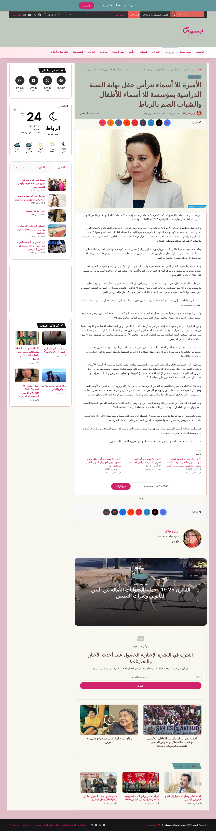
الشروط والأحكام (59, 52)
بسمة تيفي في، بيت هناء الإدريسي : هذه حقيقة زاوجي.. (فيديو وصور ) (30, 183)
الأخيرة (41, 167)
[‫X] (159, 122)
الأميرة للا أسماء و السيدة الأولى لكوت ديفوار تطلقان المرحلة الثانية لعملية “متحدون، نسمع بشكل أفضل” (183, 462)
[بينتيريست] (134, 122)
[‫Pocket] (102, 122)
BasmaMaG (151, 825)
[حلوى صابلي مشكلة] (57, 215)
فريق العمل (27, 825)
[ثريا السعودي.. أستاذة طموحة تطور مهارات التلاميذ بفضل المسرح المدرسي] (57, 246)
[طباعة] (106, 512)
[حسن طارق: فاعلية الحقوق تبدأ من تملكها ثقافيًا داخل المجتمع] (98, 782)
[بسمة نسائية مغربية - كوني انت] (193, 32)
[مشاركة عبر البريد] (114, 512)
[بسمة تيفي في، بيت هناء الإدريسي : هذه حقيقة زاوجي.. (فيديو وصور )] (57, 184)
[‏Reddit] (126, 122)
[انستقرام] (173, 542)
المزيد (92, 52)
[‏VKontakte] (118, 122)
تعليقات (20, 167)
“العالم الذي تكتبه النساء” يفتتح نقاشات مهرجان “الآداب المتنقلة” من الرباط (91, 14)
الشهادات (82, 825)
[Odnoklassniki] (110, 122)
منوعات (104, 52)
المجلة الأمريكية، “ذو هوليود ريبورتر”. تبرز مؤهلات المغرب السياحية (31, 229)
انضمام (86, 5)
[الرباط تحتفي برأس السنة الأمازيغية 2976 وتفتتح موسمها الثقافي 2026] (140, 782)
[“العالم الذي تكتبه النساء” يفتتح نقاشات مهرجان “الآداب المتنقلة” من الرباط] (27, 338)
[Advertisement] (74, 29)
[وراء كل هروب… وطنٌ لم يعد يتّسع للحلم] (54, 375)
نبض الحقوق (118, 52)
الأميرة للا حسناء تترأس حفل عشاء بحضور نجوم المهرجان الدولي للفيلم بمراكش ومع (103, 462)
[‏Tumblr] (143, 122)
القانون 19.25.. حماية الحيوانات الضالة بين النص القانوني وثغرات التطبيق (140, 592)
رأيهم (131, 52)
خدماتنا (38, 825)
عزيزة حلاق (190, 113)
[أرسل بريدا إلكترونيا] (184, 113)
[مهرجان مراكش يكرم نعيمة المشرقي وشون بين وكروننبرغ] (57, 200)
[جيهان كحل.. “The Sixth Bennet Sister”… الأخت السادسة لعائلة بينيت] (27, 375)
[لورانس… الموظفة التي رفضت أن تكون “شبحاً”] (54, 338)
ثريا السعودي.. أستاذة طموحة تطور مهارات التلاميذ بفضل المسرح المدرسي (31, 246)
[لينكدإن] (151, 122)
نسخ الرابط (120, 486)
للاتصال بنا (48, 825)
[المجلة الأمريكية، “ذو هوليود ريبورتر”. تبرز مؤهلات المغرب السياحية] (57, 230)
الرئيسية (200, 52)
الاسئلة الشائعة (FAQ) (65, 825)
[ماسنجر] (122, 512)
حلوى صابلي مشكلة (35, 210)
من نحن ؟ (14, 825)
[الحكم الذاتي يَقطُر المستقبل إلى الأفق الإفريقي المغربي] (182, 782)
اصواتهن (143, 52)
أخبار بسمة (170, 52)
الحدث (156, 52)
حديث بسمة (186, 52)
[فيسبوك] (167, 122)
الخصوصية (78, 52)
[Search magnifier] (173, 14)
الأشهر (61, 167)
